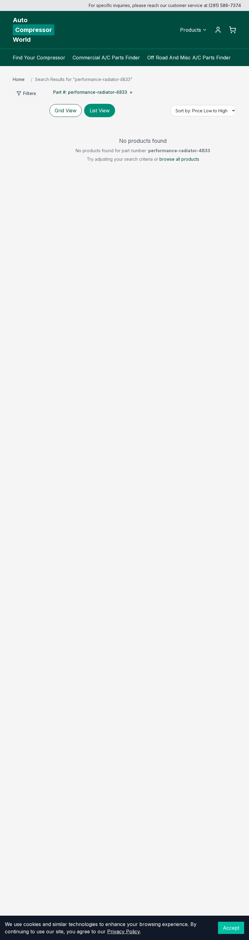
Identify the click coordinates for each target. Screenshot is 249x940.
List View (100, 110)
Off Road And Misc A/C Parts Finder (189, 57)
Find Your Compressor (39, 57)
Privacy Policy (123, 931)
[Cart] (232, 29)
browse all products (179, 159)
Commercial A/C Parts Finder (106, 57)
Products (190, 30)
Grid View (66, 110)
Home (19, 79)
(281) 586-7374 (225, 5)
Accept (231, 928)
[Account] (218, 29)
